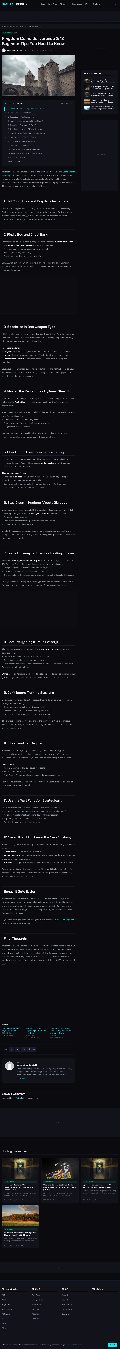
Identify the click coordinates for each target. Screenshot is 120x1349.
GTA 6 (87, 4)
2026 (4, 1328)
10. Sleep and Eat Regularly (19, 145)
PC (3, 1319)
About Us (65, 1295)
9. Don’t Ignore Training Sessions (21, 141)
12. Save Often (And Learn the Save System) (26, 153)
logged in (17, 1098)
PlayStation (6, 1305)
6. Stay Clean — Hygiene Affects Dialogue (25, 129)
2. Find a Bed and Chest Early (19, 113)
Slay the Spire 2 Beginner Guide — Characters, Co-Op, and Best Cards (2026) (102, 88)
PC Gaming (64, 4)
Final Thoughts (14, 161)
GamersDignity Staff (14, 50)
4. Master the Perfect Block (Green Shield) (25, 121)
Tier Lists (96, 4)
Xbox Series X (7, 1309)
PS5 (3, 1295)
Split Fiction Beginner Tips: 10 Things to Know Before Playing (102, 94)
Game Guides (77, 4)
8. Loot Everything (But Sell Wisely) (22, 137)
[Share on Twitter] (11, 1049)
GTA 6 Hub (35, 1319)
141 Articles (21, 1078)
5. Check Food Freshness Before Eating (24, 125)
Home (43, 4)
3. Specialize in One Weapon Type (21, 117)
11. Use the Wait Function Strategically (24, 149)
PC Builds (35, 1314)
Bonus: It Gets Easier (16, 157)
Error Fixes (52, 4)
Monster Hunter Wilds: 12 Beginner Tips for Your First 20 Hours (102, 101)
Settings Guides (38, 1300)
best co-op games (66, 919)
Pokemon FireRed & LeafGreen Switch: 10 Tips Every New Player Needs (103, 108)
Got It (112, 1345)
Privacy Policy (67, 1309)
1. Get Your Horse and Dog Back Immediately (26, 109)
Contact (65, 1300)
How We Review (67, 1305)
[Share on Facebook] (17, 1049)
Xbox (4, 1300)
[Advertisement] (38, 294)
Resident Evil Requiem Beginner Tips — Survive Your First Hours (36, 1030)
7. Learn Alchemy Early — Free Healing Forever (27, 133)
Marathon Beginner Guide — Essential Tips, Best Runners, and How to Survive (60, 1030)
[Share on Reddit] (23, 1049)
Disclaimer (65, 1314)
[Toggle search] (115, 4)
